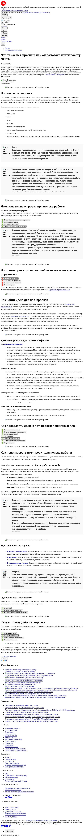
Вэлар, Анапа (70, 710)
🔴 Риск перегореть (8, 285)
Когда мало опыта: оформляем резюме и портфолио (23, 682)
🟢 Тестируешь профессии (10, 224)
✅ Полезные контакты (9, 633)
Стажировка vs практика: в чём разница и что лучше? (24, 679)
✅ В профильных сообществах (12, 610)
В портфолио (12, 557)
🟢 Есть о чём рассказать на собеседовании (16, 220)
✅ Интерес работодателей (10, 635)
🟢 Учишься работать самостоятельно (14, 226)
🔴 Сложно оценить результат (11, 280)
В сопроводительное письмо (17, 563)
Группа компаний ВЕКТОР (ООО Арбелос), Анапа (40, 721)
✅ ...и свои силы (7, 436)
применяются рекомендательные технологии (41, 820)
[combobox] (9, 831)
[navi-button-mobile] (3, 44)
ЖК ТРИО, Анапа (32, 705)
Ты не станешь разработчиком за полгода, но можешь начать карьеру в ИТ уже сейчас (35, 697)
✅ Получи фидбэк (8, 443)
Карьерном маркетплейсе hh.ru (59, 290)
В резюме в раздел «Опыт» (17, 551)
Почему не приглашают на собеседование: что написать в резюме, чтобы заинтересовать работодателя (41, 690)
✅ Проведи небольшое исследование (14, 432)
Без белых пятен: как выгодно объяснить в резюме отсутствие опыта (29, 675)
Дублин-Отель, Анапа (40, 712)
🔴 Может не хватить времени (11, 283)
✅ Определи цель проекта (10, 430)
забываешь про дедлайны (20, 316)
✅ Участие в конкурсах (9, 640)
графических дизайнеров (13, 344)
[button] (3, 37)
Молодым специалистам (13, 50)
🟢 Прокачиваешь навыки (10, 222)
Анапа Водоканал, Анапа (35, 708)
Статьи (7, 48)
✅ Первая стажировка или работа (12, 637)
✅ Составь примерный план (11, 438)
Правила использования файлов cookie (36, 12)
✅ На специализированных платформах (14, 612)
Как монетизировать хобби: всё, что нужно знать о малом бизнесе (28, 693)
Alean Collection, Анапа (50, 719)
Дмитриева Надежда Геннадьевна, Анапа (45, 717)
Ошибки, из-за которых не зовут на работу (20, 671)
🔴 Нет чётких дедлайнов (10, 278)
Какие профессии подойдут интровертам (19, 686)
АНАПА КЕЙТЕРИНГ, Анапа (47, 714)
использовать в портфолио (55, 75)
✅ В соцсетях (6, 608)
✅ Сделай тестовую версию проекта (13, 440)
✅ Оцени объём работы (9, 434)
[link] (4, 33)
